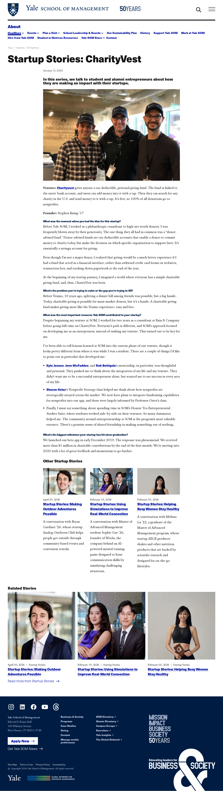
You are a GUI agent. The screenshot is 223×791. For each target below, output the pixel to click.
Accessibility (58, 764)
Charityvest (65, 187)
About (14, 26)
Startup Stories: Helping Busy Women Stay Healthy (158, 506)
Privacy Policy (43, 764)
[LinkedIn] (22, 709)
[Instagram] (11, 709)
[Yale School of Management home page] (58, 9)
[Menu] (211, 9)
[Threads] (56, 709)
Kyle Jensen (55, 365)
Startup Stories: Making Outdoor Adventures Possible (62, 509)
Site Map (12, 764)
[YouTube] (44, 709)
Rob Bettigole (106, 365)
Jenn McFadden (76, 365)
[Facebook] (33, 709)
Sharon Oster (56, 389)
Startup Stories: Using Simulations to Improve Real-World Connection (109, 509)
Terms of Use (26, 764)
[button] (16, 32)
